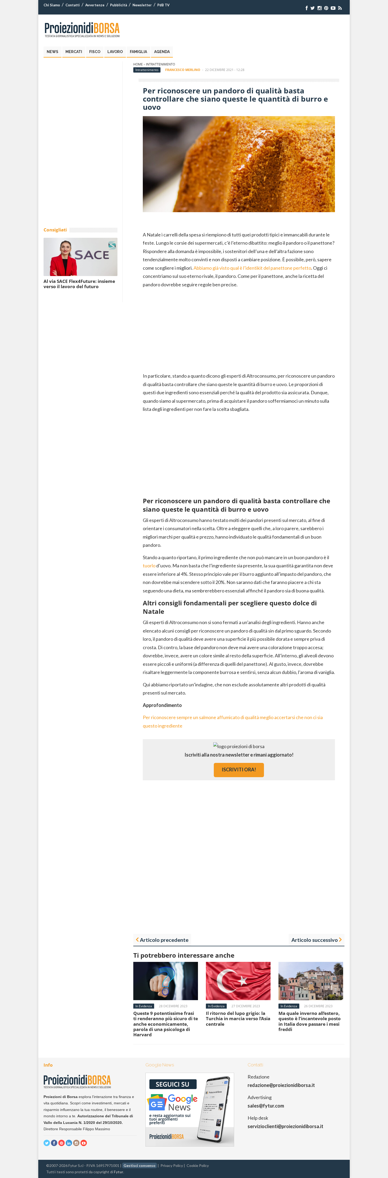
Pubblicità (118, 5)
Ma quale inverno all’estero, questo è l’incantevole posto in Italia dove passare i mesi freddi (309, 1021)
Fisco (94, 52)
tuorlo (149, 565)
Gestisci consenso (139, 1165)
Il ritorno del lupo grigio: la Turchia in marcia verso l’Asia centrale (238, 1018)
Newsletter (142, 5)
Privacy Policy (171, 1165)
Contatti (72, 5)
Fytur (118, 1172)
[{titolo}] (307, 8)
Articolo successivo (314, 940)
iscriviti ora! (239, 769)
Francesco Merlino (182, 70)
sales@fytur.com (266, 1106)
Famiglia (138, 52)
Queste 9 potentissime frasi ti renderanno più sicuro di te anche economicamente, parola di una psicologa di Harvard (165, 1024)
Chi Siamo (52, 5)
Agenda (162, 52)
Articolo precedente (164, 940)
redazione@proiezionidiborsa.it (281, 1085)
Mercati (73, 52)
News (52, 52)
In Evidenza (143, 1006)
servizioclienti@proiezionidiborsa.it (285, 1126)
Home (138, 64)
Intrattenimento (160, 64)
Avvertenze (95, 5)
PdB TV (163, 5)
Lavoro (115, 52)
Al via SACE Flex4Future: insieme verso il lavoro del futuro (79, 283)
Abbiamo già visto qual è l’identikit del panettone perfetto (252, 268)
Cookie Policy (198, 1165)
